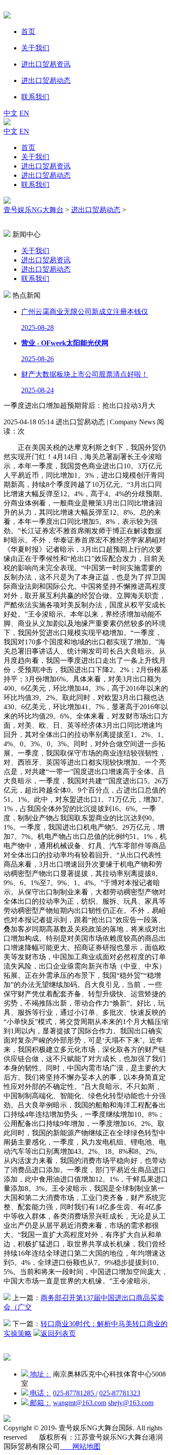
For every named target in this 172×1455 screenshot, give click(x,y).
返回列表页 (58, 1333)
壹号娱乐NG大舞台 (34, 209)
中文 (11, 113)
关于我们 (35, 157)
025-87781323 (119, 1393)
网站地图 (80, 1446)
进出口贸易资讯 (46, 166)
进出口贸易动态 (46, 175)
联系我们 (35, 184)
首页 (28, 147)
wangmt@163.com (79, 1402)
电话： (39, 1393)
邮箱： (39, 1402)
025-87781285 (75, 1393)
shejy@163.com (130, 1402)
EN (24, 113)
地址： (39, 1374)
